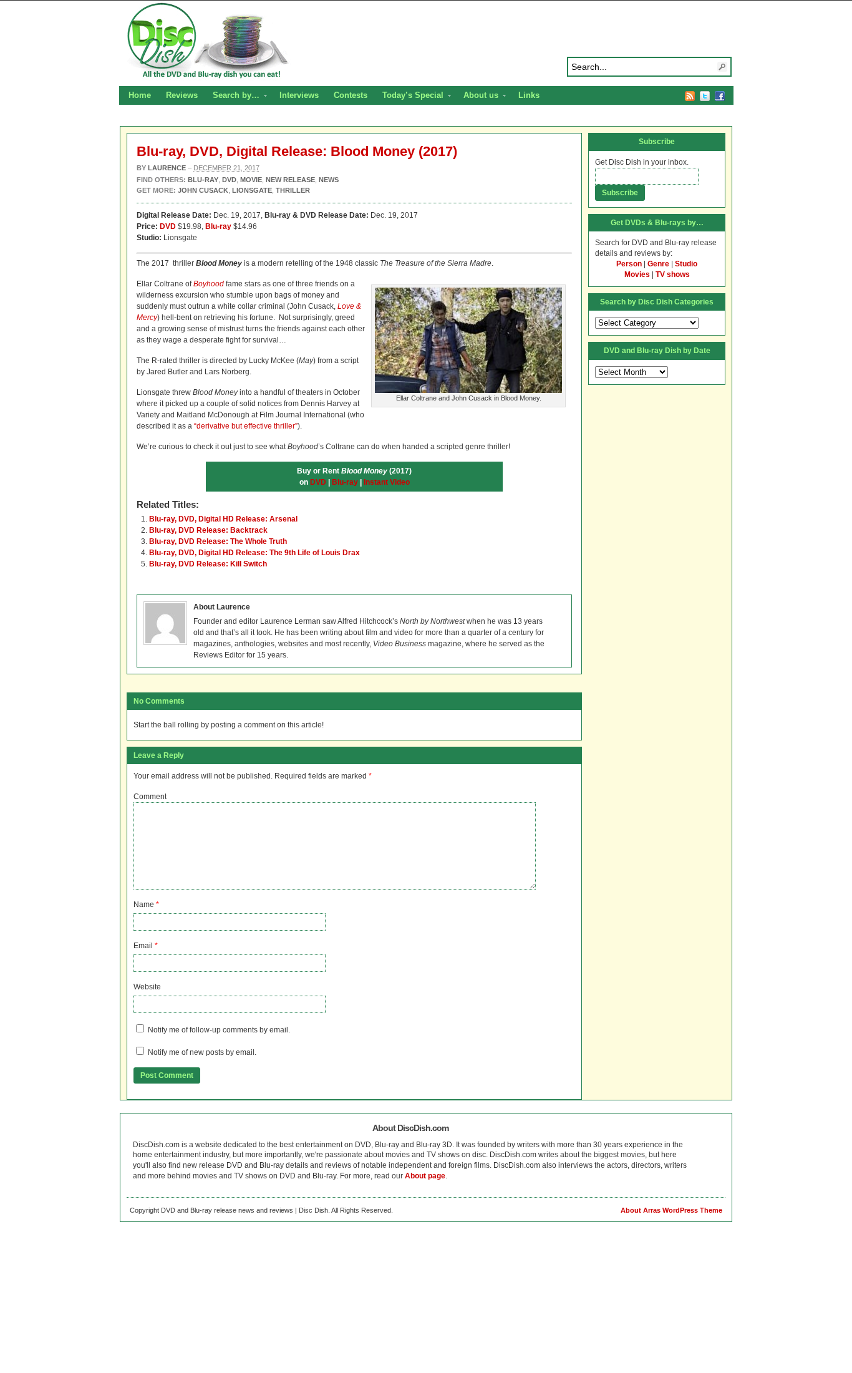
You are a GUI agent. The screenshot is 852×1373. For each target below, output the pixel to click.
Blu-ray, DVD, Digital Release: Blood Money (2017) (297, 151)
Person (629, 264)
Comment (150, 796)
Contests (350, 95)
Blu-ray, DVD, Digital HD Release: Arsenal (223, 519)
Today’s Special (409, 96)
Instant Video (387, 482)
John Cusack (203, 190)
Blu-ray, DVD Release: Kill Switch (208, 564)
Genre (658, 264)
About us (477, 96)
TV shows (673, 274)
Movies (637, 274)
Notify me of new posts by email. (202, 1052)
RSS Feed (690, 96)
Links (529, 95)
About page (425, 1176)
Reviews (182, 95)
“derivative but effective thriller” (246, 426)
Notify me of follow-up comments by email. (219, 1030)
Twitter (705, 96)
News (329, 179)
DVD (168, 226)
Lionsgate (252, 190)
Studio (686, 264)
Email (143, 945)
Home (139, 95)
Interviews (299, 95)
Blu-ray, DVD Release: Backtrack (208, 530)
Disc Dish (426, 41)
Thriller (293, 190)
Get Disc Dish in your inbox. (642, 162)
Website (147, 986)
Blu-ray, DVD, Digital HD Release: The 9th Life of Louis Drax (254, 552)
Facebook (720, 96)
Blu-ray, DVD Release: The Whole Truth (218, 541)
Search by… (232, 96)
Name (143, 904)
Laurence (167, 168)
